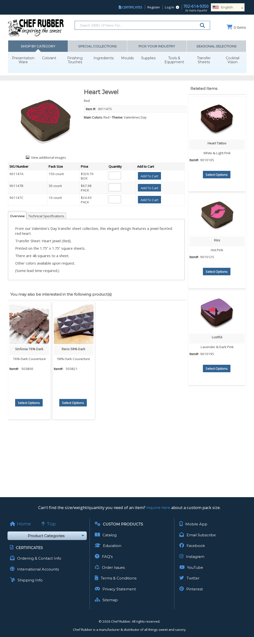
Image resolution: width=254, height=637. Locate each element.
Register (153, 7)
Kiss (217, 240)
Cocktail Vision (232, 60)
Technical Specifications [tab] (46, 216)
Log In (169, 7)
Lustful (217, 337)
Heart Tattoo (217, 143)
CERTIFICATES (132, 7)
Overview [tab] (17, 216)
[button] (149, 175)
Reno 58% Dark (73, 349)
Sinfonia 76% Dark (29, 349)
